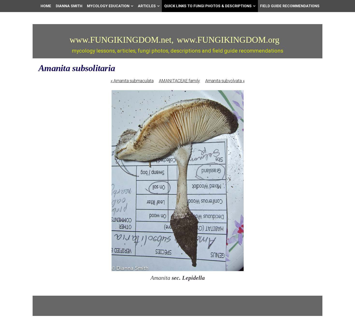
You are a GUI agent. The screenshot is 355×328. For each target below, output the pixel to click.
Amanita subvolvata (225, 80)
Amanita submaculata (132, 80)
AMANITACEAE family (179, 80)
